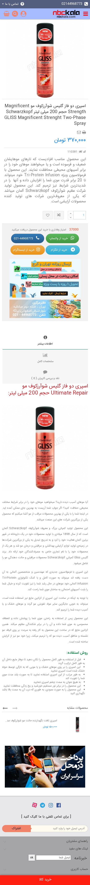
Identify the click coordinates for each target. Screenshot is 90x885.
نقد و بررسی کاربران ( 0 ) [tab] (45, 378)
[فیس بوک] (59, 805)
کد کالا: (82, 152)
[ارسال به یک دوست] (80, 131)
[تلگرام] (42, 805)
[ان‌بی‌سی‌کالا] (66, 14)
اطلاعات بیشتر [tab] (45, 344)
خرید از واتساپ (58, 238)
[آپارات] (34, 805)
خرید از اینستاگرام (23, 250)
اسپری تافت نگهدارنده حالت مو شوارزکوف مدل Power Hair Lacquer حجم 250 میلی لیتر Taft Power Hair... (30, 720)
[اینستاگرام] (51, 805)
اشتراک (16, 828)
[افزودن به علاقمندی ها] (48, 215)
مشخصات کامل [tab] (45, 361)
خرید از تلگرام (58, 250)
